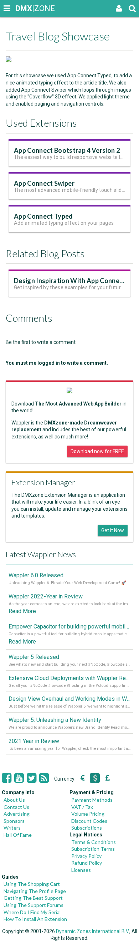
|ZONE (22, 8)
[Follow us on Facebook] (6, 778)
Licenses (81, 870)
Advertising (17, 814)
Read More (22, 611)
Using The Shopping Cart (32, 884)
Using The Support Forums (33, 905)
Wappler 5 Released (34, 657)
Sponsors (14, 821)
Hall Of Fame (18, 835)
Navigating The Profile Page (35, 891)
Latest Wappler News (41, 554)
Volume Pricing (87, 814)
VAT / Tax (82, 807)
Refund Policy (86, 863)
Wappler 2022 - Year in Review (46, 596)
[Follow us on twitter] (31, 778)
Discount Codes (89, 821)
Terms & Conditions (93, 842)
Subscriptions (86, 828)
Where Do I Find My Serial (32, 912)
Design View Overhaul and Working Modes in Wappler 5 (69, 698)
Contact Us (16, 807)
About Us (14, 800)
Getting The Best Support (33, 898)
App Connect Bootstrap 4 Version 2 (67, 150)
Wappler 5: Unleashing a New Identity (55, 720)
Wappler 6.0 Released (36, 575)
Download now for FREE (97, 451)
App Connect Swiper (44, 183)
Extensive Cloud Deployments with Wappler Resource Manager (69, 678)
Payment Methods (92, 800)
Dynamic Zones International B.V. (92, 931)
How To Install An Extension (35, 919)
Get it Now (112, 530)
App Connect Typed (43, 216)
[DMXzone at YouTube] (19, 778)
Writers (12, 828)
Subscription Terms (93, 849)
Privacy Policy (86, 856)
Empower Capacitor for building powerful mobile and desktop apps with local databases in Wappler (69, 626)
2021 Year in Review (34, 741)
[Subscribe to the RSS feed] (44, 778)
